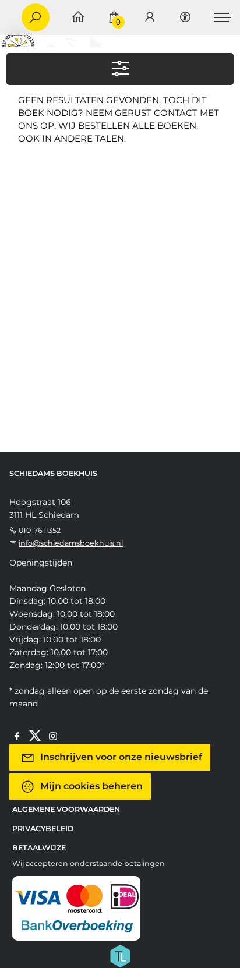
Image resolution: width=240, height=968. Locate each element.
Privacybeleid (42, 828)
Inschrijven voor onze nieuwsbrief (120, 756)
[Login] (150, 18)
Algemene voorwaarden (66, 809)
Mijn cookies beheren (90, 785)
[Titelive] (120, 954)
